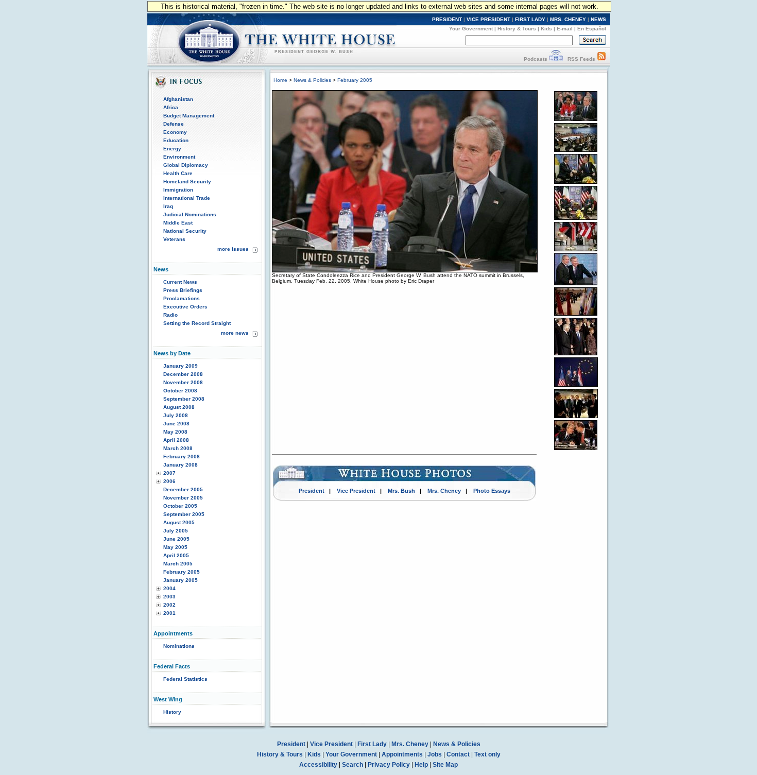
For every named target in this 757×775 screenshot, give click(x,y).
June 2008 (176, 423)
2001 (169, 613)
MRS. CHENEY (568, 19)
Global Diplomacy (185, 165)
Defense (173, 124)
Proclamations (181, 298)
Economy (175, 132)
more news (235, 333)
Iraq (168, 206)
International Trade (186, 198)
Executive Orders (185, 306)
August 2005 (179, 522)
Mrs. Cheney (444, 491)
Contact (458, 754)
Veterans (174, 239)
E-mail (565, 28)
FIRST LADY (530, 19)
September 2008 (183, 399)
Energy (172, 148)
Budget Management (188, 115)
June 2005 (176, 539)
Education (175, 140)
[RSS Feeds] (601, 59)
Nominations (179, 646)
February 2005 (181, 572)
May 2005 (175, 547)
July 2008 (175, 415)
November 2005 (183, 498)
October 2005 (180, 506)
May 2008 (175, 432)
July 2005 (175, 530)
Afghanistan (178, 99)
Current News (180, 282)
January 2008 (180, 465)
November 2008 (183, 382)
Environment (179, 157)
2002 (169, 605)
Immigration (178, 190)
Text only (487, 754)
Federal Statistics (185, 679)
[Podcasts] (556, 59)
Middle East (178, 223)
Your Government (471, 28)
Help (421, 764)
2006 (169, 481)
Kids (546, 28)
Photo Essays (491, 491)
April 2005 (176, 555)
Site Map (445, 764)
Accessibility (318, 764)
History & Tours (516, 28)
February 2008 (181, 456)
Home (280, 80)
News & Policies (312, 80)
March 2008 (178, 448)
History (172, 712)
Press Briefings (182, 290)
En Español (591, 28)
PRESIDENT (447, 19)
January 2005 (180, 580)
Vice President (356, 491)
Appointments (402, 754)
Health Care (178, 173)
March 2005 (178, 563)
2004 (169, 588)
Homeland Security (187, 181)
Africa (170, 107)
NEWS (598, 19)
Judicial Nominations (189, 214)
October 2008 (180, 390)
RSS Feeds (581, 59)
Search (352, 764)
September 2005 (183, 514)
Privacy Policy (389, 764)
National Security (185, 231)
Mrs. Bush (401, 491)
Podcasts (535, 59)
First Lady (372, 744)
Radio (170, 315)
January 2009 (180, 366)
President (311, 491)
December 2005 (183, 489)
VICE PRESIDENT (488, 19)
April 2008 (176, 440)
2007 (169, 473)
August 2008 (179, 407)
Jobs (434, 754)
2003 (169, 596)
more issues (233, 249)
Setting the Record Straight (197, 323)
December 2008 (183, 374)
